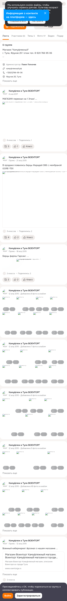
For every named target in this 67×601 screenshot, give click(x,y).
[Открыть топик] (33, 99)
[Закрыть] (45, 13)
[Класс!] (4, 140)
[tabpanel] (33, 339)
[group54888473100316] (4, 92)
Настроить (37, 20)
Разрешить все (18, 20)
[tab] (5, 36)
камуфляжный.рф (14, 68)
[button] (15, 26)
